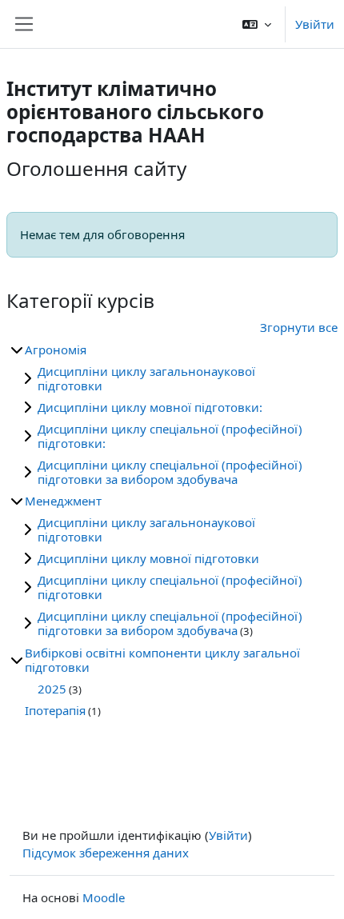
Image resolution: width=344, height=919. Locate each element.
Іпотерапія (55, 710)
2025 (52, 689)
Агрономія (55, 350)
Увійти (314, 24)
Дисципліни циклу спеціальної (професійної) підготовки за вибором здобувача (170, 472)
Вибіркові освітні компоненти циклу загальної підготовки (162, 660)
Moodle (103, 897)
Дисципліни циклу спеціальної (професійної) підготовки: (170, 436)
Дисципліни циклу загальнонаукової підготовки (146, 378)
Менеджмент (63, 501)
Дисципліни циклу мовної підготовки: (150, 407)
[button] (257, 24)
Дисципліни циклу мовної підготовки (148, 558)
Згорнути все (299, 327)
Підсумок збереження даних (105, 853)
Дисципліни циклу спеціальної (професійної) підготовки (170, 587)
